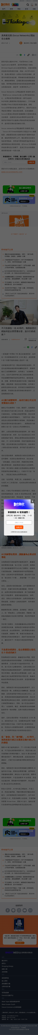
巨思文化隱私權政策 (22, 532)
